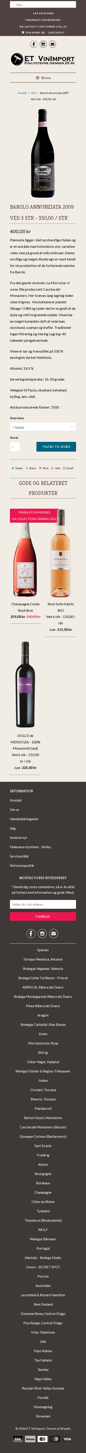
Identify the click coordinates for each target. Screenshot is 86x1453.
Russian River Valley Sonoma (43, 1388)
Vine (33, 93)
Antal (14, 437)
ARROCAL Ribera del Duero (43, 987)
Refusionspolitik (22, 865)
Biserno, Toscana (43, 1099)
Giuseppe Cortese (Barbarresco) (43, 1136)
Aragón (43, 1015)
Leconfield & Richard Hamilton (43, 1295)
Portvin (43, 1276)
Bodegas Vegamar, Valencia (43, 969)
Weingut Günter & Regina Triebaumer (43, 1071)
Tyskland (43, 1211)
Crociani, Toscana (43, 1090)
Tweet (18, 468)
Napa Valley (43, 1379)
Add (57, 468)
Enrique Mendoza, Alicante (43, 959)
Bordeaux (43, 1183)
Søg (13, 828)
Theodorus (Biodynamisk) (43, 1220)
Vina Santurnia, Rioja (43, 1043)
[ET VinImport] (43, 60)
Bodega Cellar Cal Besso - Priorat (43, 978)
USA (43, 1342)
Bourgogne (43, 1174)
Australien (43, 1286)
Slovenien (43, 1416)
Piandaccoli (43, 1108)
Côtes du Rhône (43, 1202)
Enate (43, 1034)
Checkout (56, 32)
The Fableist (43, 1360)
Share (32, 468)
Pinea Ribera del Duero (43, 1006)
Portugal (43, 1248)
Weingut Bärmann (43, 1239)
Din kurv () (35, 32)
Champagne (43, 1192)
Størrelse (17, 418)
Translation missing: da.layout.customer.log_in (43, 20)
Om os (14, 810)
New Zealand (43, 1304)
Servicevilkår (19, 856)
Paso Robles (43, 1351)
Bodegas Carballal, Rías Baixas (43, 1024)
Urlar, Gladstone (43, 1332)
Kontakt (16, 800)
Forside (43, 1397)
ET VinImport (35, 1428)
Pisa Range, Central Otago (43, 1323)
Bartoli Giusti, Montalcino (43, 1118)
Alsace (43, 1164)
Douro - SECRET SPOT (43, 1267)
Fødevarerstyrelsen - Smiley (30, 847)
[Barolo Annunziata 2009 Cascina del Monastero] (43, 153)
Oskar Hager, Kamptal (43, 1062)
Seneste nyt (18, 838)
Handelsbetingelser (24, 819)
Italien (43, 1080)
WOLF (43, 1230)
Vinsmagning (43, 1407)
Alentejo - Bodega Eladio (43, 1258)
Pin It (45, 468)
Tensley (43, 1370)
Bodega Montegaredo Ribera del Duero (43, 996)
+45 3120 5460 (43, 13)
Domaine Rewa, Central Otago (43, 1314)
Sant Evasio (43, 1146)
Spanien (43, 950)
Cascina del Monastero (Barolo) (43, 1127)
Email (70, 468)
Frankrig (43, 1155)
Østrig (43, 1052)
